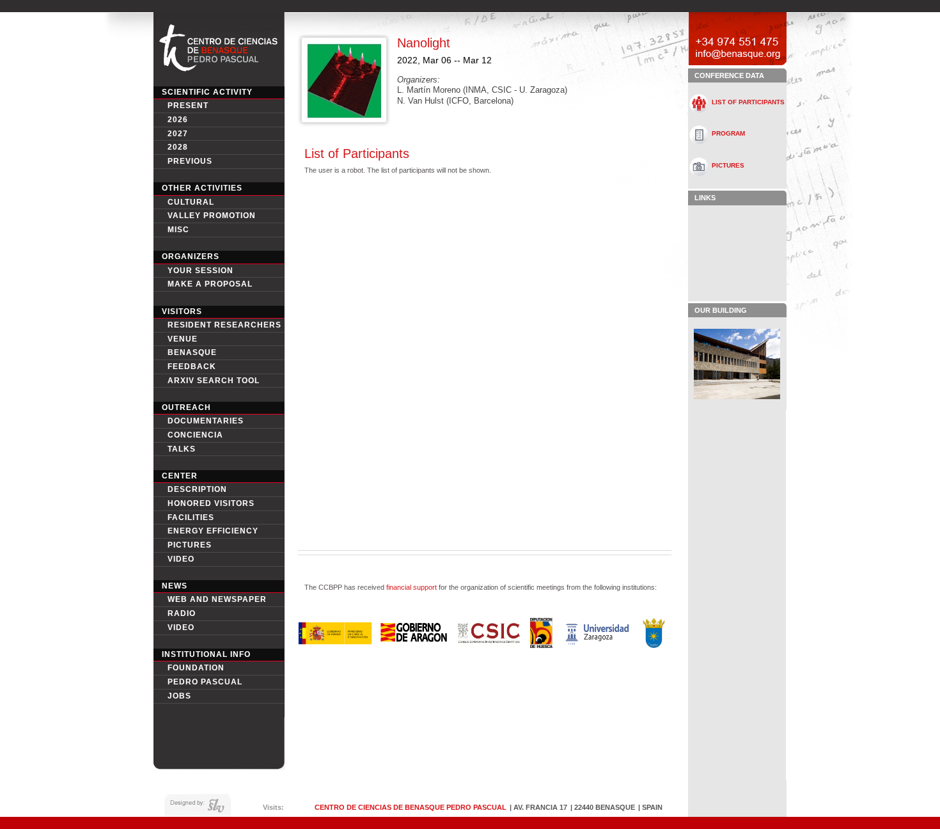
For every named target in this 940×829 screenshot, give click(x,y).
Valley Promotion (212, 215)
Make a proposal (210, 284)
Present (188, 105)
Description (197, 489)
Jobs (179, 696)
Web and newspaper (217, 599)
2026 (178, 119)
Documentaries (206, 421)
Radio (182, 613)
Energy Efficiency (213, 531)
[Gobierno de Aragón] (413, 639)
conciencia (195, 435)
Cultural (191, 202)
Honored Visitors (211, 503)
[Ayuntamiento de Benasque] (654, 644)
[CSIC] (488, 643)
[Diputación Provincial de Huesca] (541, 644)
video (181, 559)
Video (181, 627)
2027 (178, 134)
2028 (178, 147)
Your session (200, 270)
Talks (182, 449)
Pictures (190, 545)
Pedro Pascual (205, 682)
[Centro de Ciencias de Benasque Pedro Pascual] (219, 79)
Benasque (192, 352)
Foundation (196, 668)
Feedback (192, 366)
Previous (190, 161)
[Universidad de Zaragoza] (597, 643)
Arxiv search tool (214, 380)
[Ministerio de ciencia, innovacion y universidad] (335, 641)
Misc (178, 229)
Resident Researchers (224, 325)
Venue (183, 339)
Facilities (191, 517)
